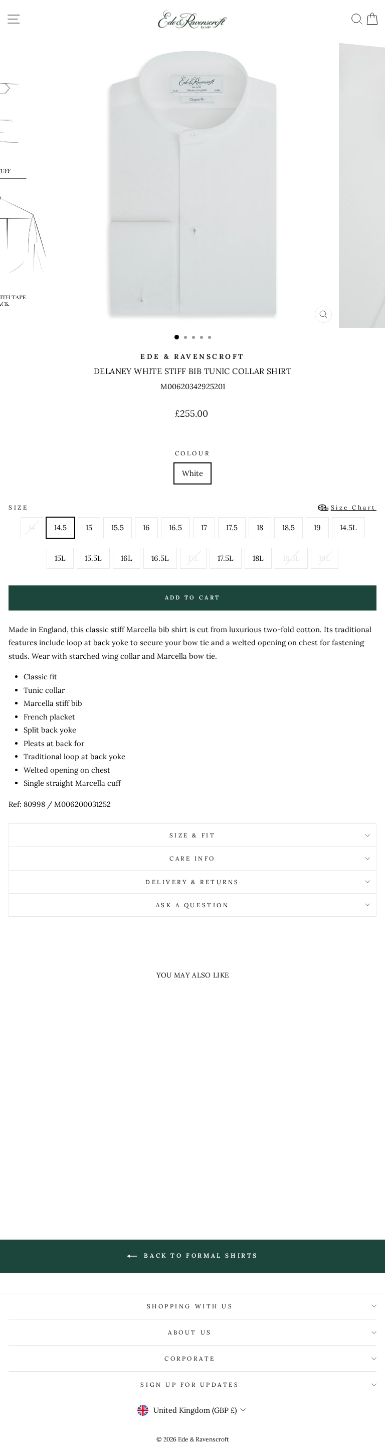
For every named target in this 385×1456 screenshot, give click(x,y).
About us (190, 1332)
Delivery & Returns (192, 882)
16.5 (175, 527)
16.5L (160, 558)
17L (193, 558)
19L (324, 558)
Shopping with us (190, 1306)
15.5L (93, 558)
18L (258, 558)
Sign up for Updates (189, 1384)
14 (32, 527)
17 (204, 527)
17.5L (226, 558)
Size (192, 507)
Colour (192, 453)
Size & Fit (192, 835)
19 (317, 527)
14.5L (348, 527)
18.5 (288, 527)
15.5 (117, 527)
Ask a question (192, 905)
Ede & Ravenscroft (192, 356)
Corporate (190, 1358)
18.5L (291, 558)
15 (89, 527)
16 (146, 527)
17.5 (232, 527)
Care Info (192, 858)
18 (260, 527)
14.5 (60, 527)
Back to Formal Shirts (199, 1255)
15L (60, 558)
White (192, 473)
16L (126, 558)
